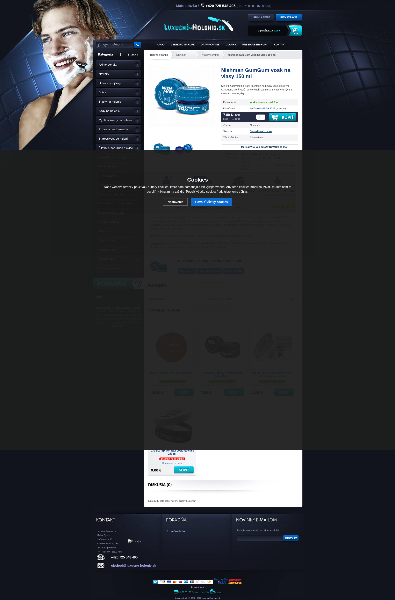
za (269, 30)
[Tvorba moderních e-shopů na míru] (186, 594)
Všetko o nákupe (183, 44)
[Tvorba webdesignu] (212, 594)
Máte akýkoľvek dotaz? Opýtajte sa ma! (264, 147)
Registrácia (288, 17)
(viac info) (281, 108)
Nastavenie (175, 202)
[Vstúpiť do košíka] (295, 31)
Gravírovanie (210, 44)
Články (231, 44)
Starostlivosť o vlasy (261, 131)
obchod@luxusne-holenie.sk (133, 565)
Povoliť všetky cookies (211, 202)
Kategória (104, 55)
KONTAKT (280, 44)
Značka (133, 55)
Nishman (181, 54)
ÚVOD (161, 44)
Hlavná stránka (159, 54)
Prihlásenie (261, 17)
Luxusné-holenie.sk (211, 598)
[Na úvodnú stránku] (199, 23)
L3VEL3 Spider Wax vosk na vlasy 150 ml (172, 452)
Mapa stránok (181, 598)
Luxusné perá (197, 587)
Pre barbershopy (255, 44)
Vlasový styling (210, 54)
